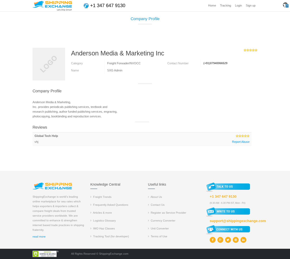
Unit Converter (159, 228)
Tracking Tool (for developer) (110, 236)
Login (238, 5)
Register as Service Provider (168, 212)
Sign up (250, 5)
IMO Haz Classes (103, 228)
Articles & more (102, 212)
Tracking (225, 5)
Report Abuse (241, 141)
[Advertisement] (145, 37)
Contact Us (157, 204)
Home (212, 5)
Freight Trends (101, 196)
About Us (156, 196)
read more (39, 236)
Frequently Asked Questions (110, 204)
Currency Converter (162, 220)
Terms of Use (158, 236)
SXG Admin (114, 70)
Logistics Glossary (104, 220)
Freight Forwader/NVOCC (124, 63)
